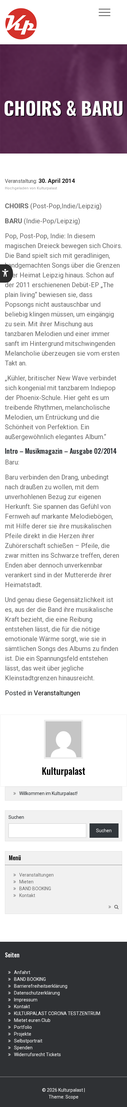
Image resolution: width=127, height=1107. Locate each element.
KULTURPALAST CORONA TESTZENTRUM (57, 1013)
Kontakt (27, 895)
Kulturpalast (47, 188)
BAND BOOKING (35, 888)
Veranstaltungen (57, 693)
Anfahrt (22, 972)
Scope (71, 1097)
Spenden (23, 1047)
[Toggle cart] (118, 9)
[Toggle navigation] (104, 12)
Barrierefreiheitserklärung (40, 986)
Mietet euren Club (32, 1020)
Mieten (26, 881)
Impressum (25, 999)
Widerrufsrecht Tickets (37, 1054)
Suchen (16, 817)
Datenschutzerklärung (37, 993)
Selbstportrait (28, 1040)
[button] (6, 273)
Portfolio (23, 1027)
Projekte (22, 1034)
